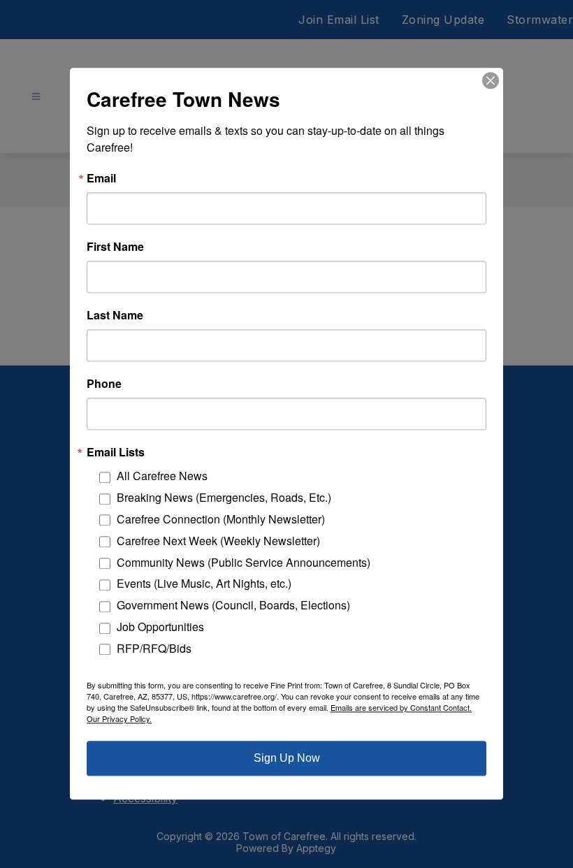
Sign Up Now (287, 759)
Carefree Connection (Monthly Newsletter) (221, 519)
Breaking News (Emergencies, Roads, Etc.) (224, 498)
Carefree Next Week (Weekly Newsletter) (218, 541)
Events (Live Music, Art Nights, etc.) (204, 584)
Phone (104, 383)
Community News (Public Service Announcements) (243, 562)
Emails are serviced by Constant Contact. (401, 708)
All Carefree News (162, 476)
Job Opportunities (160, 627)
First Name (115, 246)
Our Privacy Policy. (119, 719)
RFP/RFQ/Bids (154, 648)
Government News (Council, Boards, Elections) (233, 606)
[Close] (490, 80)
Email (101, 178)
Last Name (115, 315)
